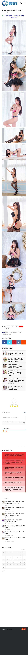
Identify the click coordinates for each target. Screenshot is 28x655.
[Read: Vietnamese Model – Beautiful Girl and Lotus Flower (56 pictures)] (3, 514)
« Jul (3, 571)
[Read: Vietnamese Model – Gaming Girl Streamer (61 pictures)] (3, 520)
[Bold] (3, 422)
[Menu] (24, 3)
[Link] (18, 422)
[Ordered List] (11, 422)
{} (19, 421)
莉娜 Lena (8, 334)
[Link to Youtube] (25, 629)
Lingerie (7, 332)
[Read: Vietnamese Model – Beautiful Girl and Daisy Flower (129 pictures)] (3, 502)
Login (24, 412)
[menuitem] (20, 3)
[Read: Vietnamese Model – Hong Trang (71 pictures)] (3, 508)
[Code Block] (16, 422)
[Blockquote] (14, 422)
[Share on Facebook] (4, 342)
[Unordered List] (12, 422)
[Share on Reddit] (23, 342)
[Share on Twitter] (9, 342)
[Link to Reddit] (22, 629)
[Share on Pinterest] (14, 342)
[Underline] (7, 422)
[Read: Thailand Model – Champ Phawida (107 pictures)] (3, 538)
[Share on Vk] (18, 342)
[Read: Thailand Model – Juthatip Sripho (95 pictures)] (3, 532)
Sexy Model (14, 332)
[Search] (20, 3)
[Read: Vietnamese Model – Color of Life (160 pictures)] (3, 526)
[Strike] (9, 422)
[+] (21, 421)
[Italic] (5, 422)
